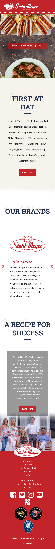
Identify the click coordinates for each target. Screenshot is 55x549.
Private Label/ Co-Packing (28, 484)
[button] (3, 45)
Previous (2, 266)
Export (27, 487)
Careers (27, 464)
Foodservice (27, 480)
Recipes (27, 471)
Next (52, 266)
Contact (27, 461)
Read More (27, 172)
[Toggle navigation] (49, 7)
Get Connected (27, 468)
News (27, 474)
